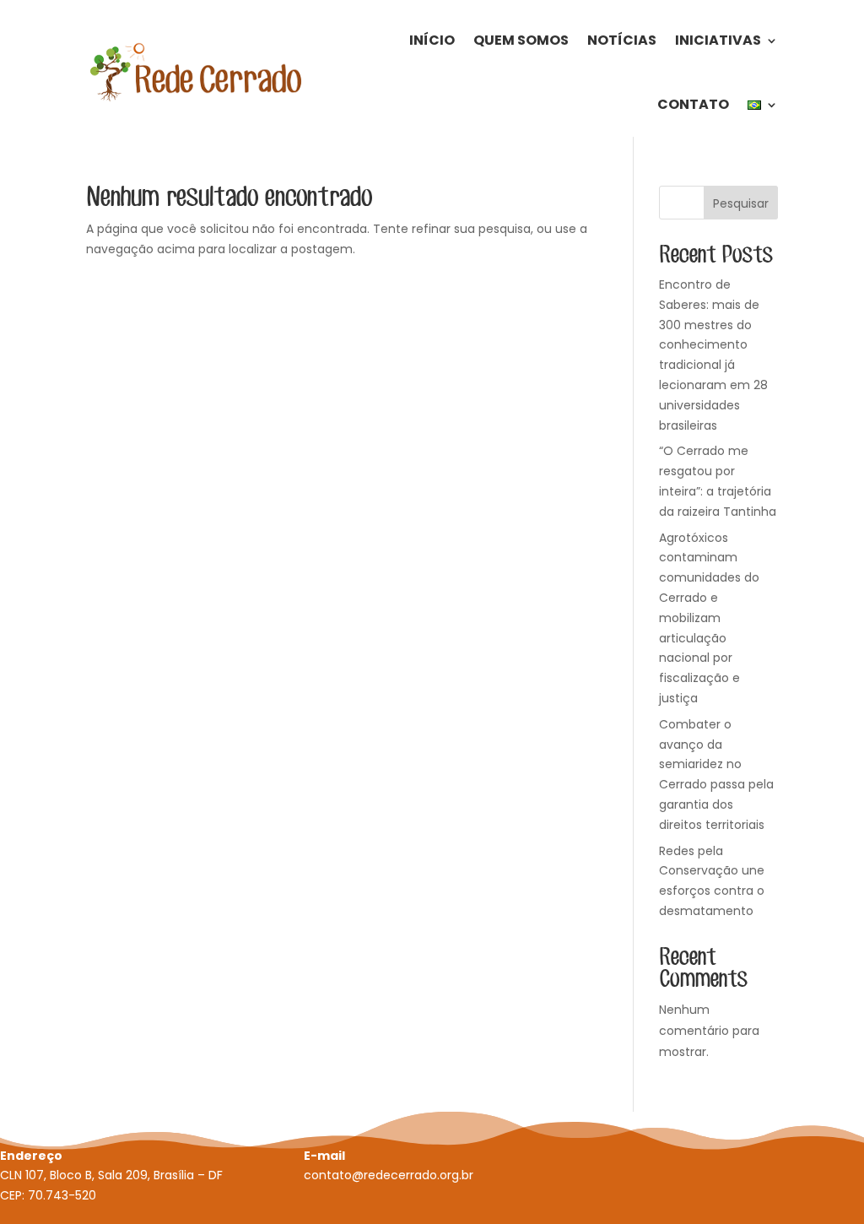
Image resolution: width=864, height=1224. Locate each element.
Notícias (621, 40)
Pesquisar (741, 203)
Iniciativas (718, 40)
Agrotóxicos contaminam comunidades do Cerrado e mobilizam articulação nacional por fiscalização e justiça (709, 618)
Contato (693, 104)
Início (432, 40)
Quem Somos (521, 40)
